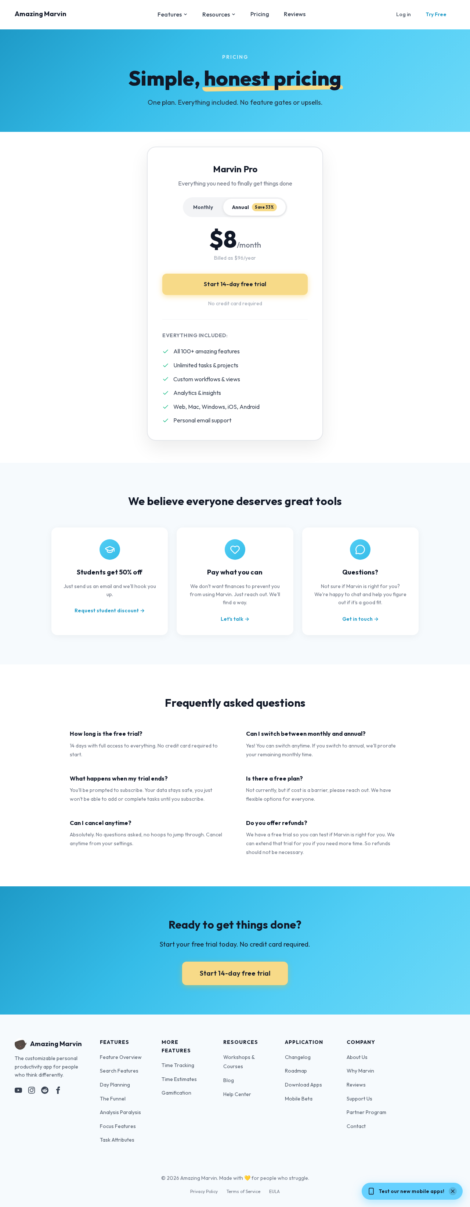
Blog (228, 1080)
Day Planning (115, 1084)
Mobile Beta (298, 1098)
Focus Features (118, 1126)
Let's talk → (235, 619)
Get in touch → (360, 619)
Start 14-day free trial (235, 284)
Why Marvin (360, 1070)
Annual (253, 207)
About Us (357, 1057)
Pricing (259, 14)
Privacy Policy (204, 1191)
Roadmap (296, 1070)
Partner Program (366, 1112)
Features (170, 14)
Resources (216, 14)
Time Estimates (179, 1079)
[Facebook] (58, 1092)
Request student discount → (110, 610)
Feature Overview (121, 1057)
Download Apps (303, 1084)
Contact (356, 1126)
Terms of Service (243, 1191)
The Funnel (113, 1098)
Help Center (237, 1094)
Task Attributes (117, 1139)
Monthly (203, 207)
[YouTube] (18, 1092)
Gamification (176, 1092)
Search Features (119, 1070)
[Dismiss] (453, 1191)
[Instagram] (31, 1092)
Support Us (359, 1098)
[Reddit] (44, 1092)
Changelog (298, 1057)
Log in (403, 14)
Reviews (295, 14)
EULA (274, 1191)
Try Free (436, 14)
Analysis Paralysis (120, 1112)
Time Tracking (178, 1065)
